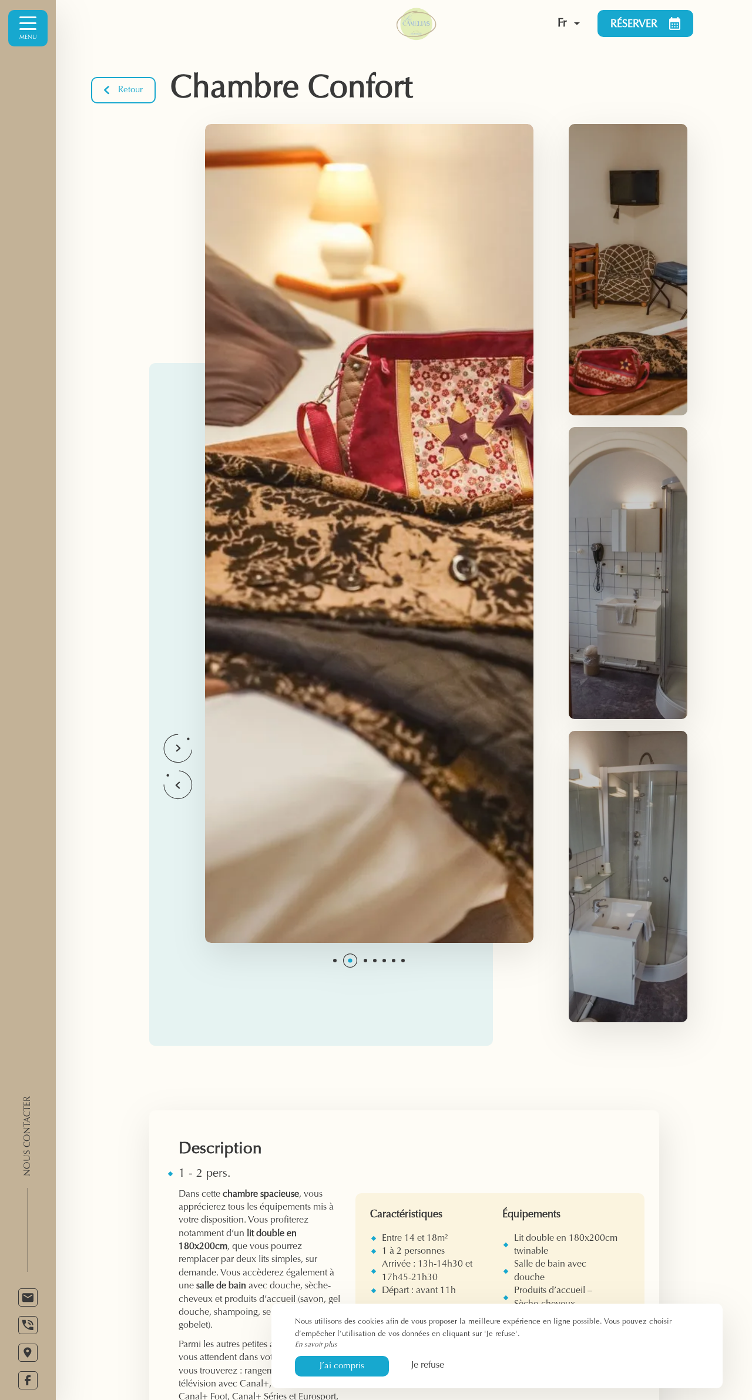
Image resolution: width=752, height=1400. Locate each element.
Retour (130, 90)
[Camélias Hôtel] (439, 23)
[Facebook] (28, 1380)
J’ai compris (342, 1366)
